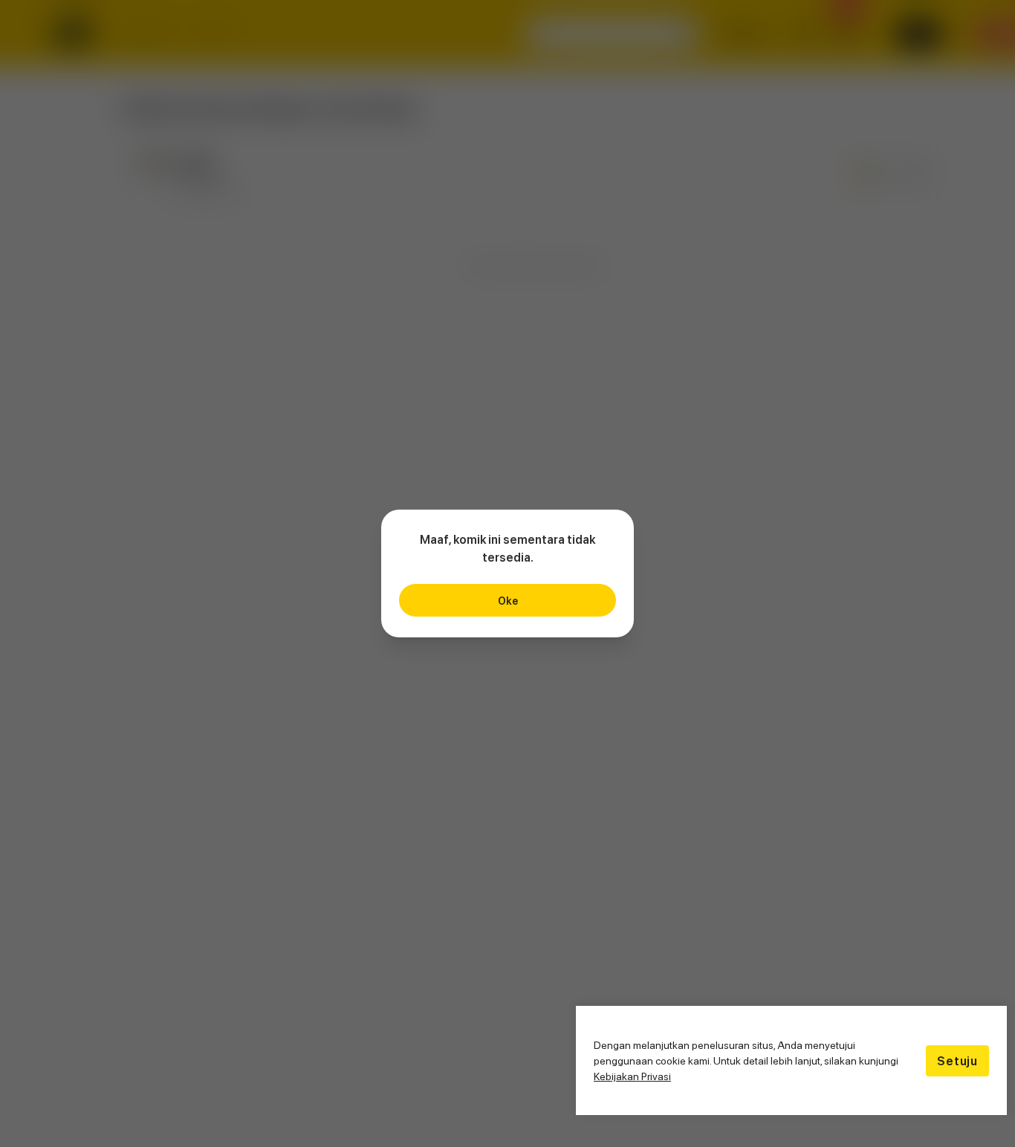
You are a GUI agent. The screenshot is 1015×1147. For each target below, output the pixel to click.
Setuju (957, 1061)
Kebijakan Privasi (632, 1076)
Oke (508, 600)
